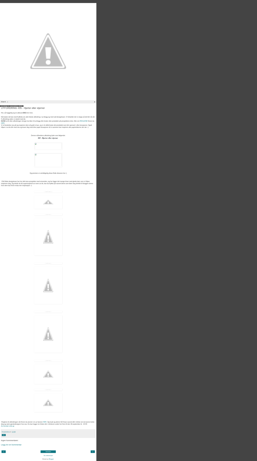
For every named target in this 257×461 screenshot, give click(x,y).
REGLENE (84, 121)
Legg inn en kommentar (11, 445)
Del (4, 435)
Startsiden (48, 451)
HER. (45, 422)
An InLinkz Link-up (7, 426)
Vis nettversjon (48, 455)
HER (3, 123)
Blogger (51, 459)
